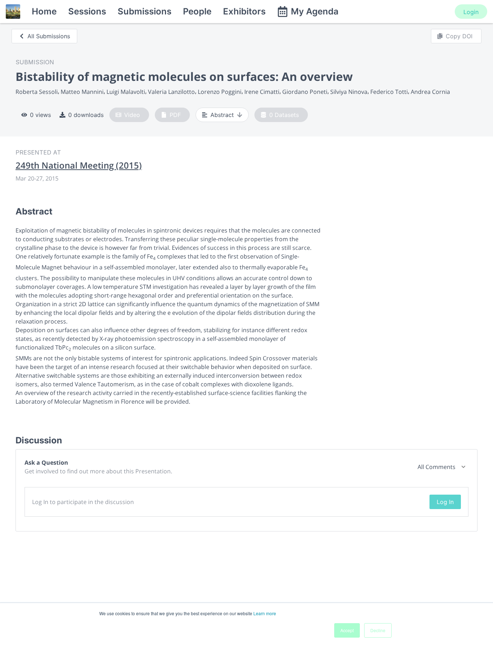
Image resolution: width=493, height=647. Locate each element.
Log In (445, 501)
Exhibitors (244, 11)
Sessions (87, 11)
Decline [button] (377, 630)
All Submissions (48, 36)
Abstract (222, 114)
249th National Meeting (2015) (79, 165)
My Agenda (315, 11)
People (197, 11)
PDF (175, 114)
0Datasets (284, 114)
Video (132, 114)
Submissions (144, 11)
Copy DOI (459, 36)
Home (44, 11)
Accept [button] (347, 630)
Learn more (264, 613)
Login (471, 12)
